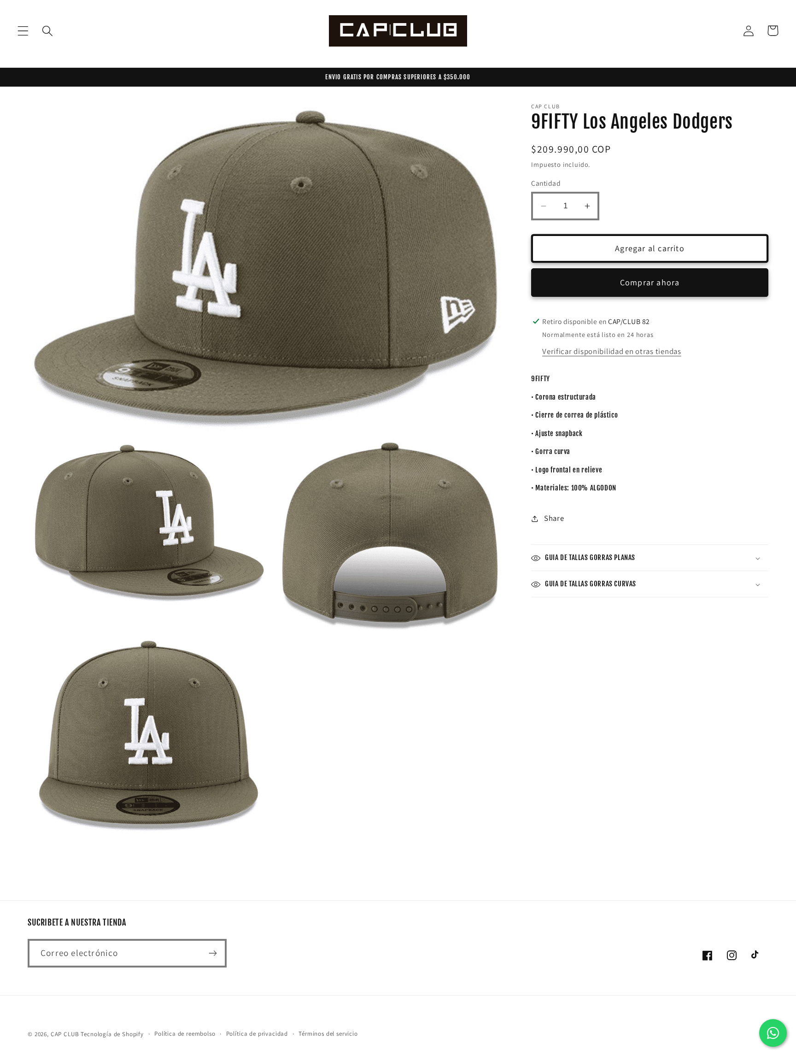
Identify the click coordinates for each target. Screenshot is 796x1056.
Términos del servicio (328, 1034)
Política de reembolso (185, 1034)
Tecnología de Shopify (112, 1034)
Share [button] (554, 518)
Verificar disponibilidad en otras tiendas (611, 351)
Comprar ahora (650, 282)
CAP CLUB (65, 1034)
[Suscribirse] (212, 953)
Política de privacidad (257, 1034)
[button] (23, 30)
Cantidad (546, 183)
